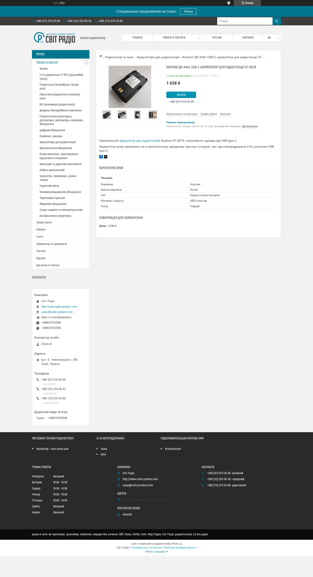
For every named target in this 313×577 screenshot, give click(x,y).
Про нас (217, 37)
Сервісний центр (49, 186)
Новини (40, 229)
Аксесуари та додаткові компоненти (61, 164)
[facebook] (101, 157)
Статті (39, 237)
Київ (103, 454)
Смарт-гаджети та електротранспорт (61, 210)
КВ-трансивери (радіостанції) (57, 104)
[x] (105, 157)
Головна (137, 37)
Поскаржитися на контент (146, 547)
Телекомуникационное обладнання (60, 192)
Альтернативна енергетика (55, 216)
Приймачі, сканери (51, 136)
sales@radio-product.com (57, 312)
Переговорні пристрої (52, 198)
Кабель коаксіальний (52, 170)
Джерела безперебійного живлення (60, 110)
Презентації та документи (51, 244)
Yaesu (188, 11)
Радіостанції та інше (119, 57)
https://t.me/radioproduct (56, 317)
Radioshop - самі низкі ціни (52, 449)
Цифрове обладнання (52, 130)
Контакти (248, 37)
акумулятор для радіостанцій (139, 140)
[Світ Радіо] (54, 38)
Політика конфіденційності (180, 547)
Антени (44, 69)
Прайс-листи (44, 222)
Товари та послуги (174, 37)
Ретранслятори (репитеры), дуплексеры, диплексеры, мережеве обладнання (61, 120)
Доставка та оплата (48, 265)
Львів (104, 449)
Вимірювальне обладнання (56, 148)
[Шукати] (277, 21)
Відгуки (40, 258)
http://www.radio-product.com (59, 306)
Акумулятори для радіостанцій (157, 57)
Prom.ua (177, 543)
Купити (181, 95)
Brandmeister (173, 449)
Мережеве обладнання (53, 204)
